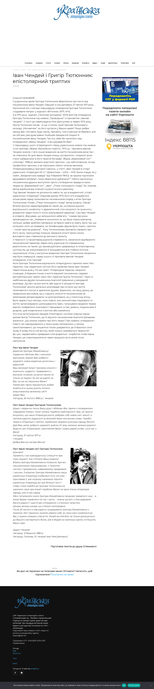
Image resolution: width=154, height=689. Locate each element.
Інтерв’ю (85, 63)
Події (103, 63)
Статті (48, 63)
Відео (95, 63)
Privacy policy (134, 685)
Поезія (57, 63)
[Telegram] (21, 672)
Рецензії (75, 63)
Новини (39, 63)
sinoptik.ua (35, 668)
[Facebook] (15, 672)
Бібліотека (112, 63)
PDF (133, 63)
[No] (151, 685)
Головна (28, 63)
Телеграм (125, 63)
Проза (66, 63)
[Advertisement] (77, 42)
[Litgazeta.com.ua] (77, 12)
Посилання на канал (62, 574)
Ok (124, 685)
